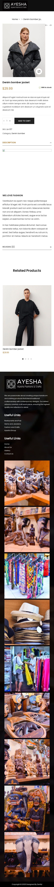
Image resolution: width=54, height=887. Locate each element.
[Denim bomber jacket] (46, 25)
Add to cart (24, 121)
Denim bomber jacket (13, 349)
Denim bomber (18, 133)
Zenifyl (39, 884)
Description (9, 142)
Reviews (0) (9, 246)
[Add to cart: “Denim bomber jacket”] (27, 321)
